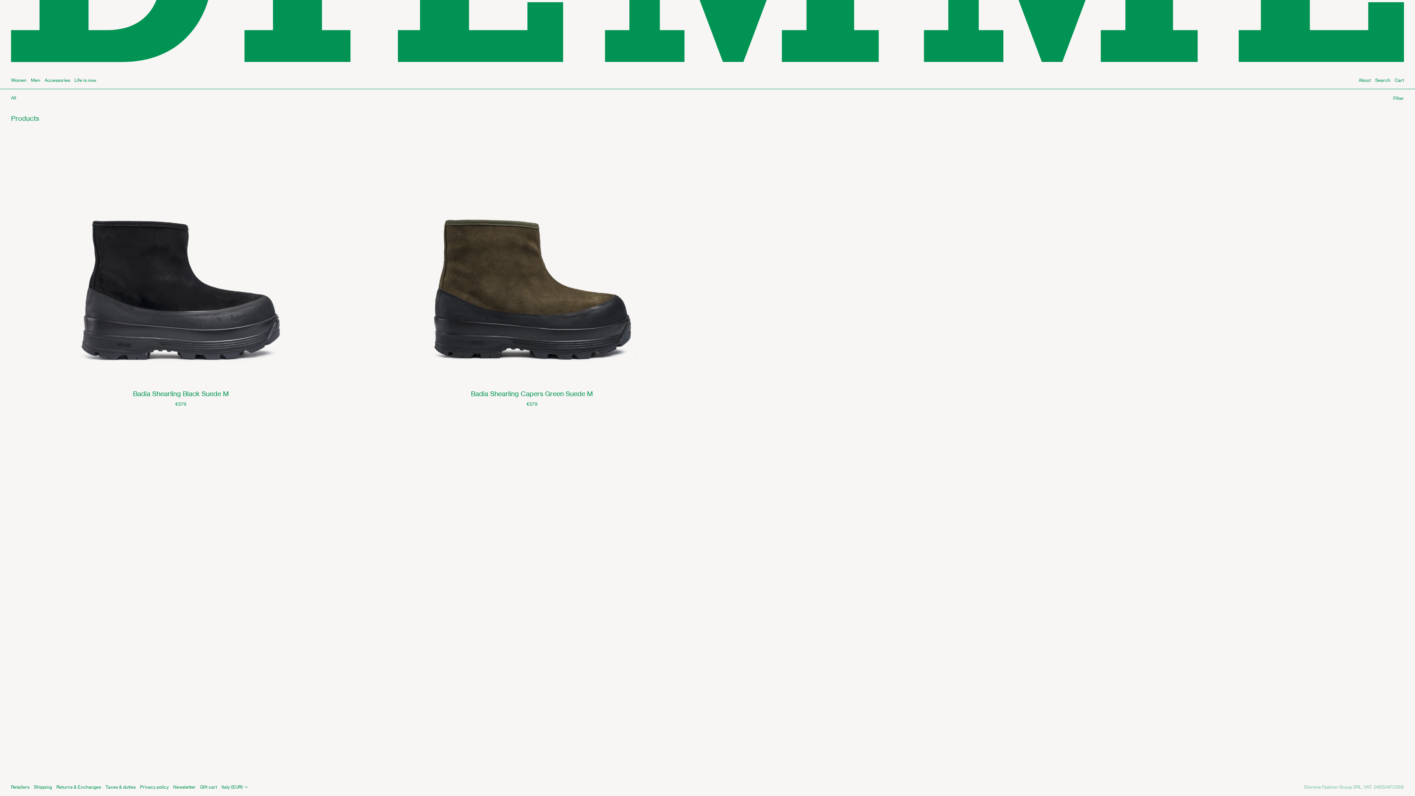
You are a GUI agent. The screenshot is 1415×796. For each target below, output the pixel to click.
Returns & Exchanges (78, 787)
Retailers (20, 787)
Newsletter (184, 787)
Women (19, 80)
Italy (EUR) (232, 787)
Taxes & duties (120, 787)
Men (35, 80)
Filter (1398, 98)
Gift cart (208, 787)
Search (1382, 80)
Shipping (43, 787)
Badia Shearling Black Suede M (181, 394)
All (13, 98)
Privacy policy (154, 787)
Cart (1399, 80)
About (1365, 80)
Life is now (85, 80)
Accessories (57, 80)
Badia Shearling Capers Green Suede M (532, 394)
